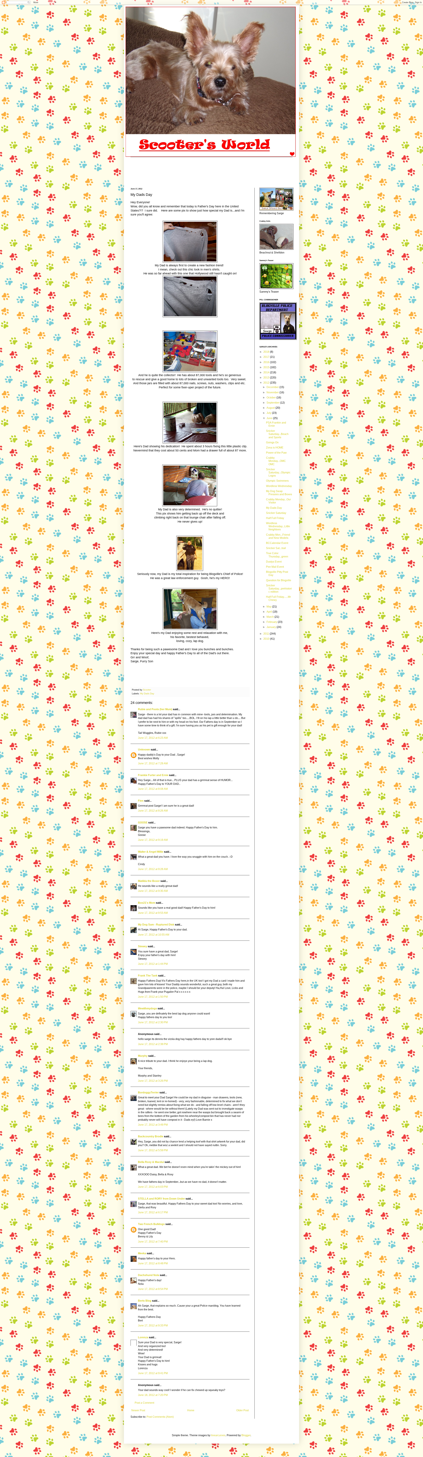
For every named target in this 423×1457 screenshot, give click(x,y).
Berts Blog (144, 1300)
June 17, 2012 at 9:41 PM (153, 1373)
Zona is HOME (274, 447)
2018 (266, 351)
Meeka (142, 1253)
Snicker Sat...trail (276, 548)
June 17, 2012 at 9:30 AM (153, 890)
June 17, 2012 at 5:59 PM (153, 1150)
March (270, 616)
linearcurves (218, 1435)
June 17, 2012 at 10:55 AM (153, 934)
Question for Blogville (278, 580)
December (273, 387)
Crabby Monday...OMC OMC (276, 460)
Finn (141, 800)
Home (190, 1410)
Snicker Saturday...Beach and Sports (277, 434)
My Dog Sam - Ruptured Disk (156, 924)
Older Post (242, 1410)
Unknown (144, 749)
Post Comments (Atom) (160, 1416)
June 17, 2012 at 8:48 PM (153, 1263)
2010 (266, 638)
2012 (266, 382)
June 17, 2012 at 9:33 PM (153, 1325)
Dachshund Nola (148, 1275)
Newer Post (138, 1410)
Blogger (245, 1435)
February (272, 622)
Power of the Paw (276, 452)
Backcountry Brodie (150, 1136)
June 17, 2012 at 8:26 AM (153, 810)
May (269, 606)
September (273, 402)
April (270, 611)
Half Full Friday (275, 518)
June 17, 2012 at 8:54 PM (153, 1289)
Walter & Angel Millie (150, 851)
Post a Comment (144, 1402)
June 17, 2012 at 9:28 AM (153, 869)
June (270, 418)
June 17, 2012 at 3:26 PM (153, 1080)
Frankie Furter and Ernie (153, 775)
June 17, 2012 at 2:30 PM (153, 1022)
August (271, 407)
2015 (266, 367)
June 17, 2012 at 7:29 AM (153, 763)
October (271, 397)
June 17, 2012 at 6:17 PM (153, 1212)
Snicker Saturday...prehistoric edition (279, 588)
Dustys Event (274, 561)
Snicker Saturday (276, 513)
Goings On (272, 442)
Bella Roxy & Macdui (151, 1162)
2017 (266, 356)
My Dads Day (147, 693)
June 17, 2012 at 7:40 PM (153, 1241)
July (269, 412)
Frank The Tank (147, 975)
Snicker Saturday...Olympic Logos (278, 472)
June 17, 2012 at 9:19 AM (153, 839)
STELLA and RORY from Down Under (161, 1198)
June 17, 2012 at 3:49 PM (153, 1124)
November (273, 392)
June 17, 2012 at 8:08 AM (153, 788)
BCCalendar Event (277, 543)
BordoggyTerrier (148, 1092)
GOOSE (143, 822)
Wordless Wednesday (279, 486)
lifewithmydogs (147, 1008)
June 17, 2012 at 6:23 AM (153, 737)
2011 (266, 633)
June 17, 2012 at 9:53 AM (153, 912)
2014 (266, 372)
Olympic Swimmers (277, 480)
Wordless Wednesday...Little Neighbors (278, 526)
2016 (266, 362)
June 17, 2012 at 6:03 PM (153, 1186)
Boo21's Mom (146, 902)
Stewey (142, 946)
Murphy (143, 1055)
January (272, 627)
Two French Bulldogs (151, 1224)
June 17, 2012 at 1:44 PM (153, 963)
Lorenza (143, 1337)
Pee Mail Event (275, 566)
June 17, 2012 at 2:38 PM (153, 1044)
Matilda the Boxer (149, 881)
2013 (266, 377)
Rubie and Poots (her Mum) (155, 709)
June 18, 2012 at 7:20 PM (153, 1395)
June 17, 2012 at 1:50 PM (153, 996)
